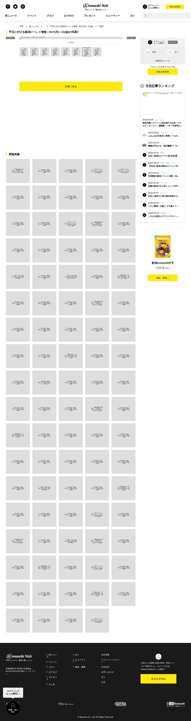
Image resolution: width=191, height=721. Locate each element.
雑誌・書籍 (80, 667)
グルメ (50, 15)
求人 (103, 677)
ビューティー (113, 15)
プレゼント (90, 15)
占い (132, 15)
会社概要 (105, 654)
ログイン (172, 42)
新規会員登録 (175, 7)
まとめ (52, 684)
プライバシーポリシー (110, 661)
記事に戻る (71, 86)
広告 (103, 682)
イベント (32, 15)
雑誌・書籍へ (162, 278)
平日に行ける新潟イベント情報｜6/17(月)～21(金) (71, 26)
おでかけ (69, 15)
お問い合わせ (107, 672)
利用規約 (105, 667)
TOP (21, 26)
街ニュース (11, 15)
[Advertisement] (71, 64)
